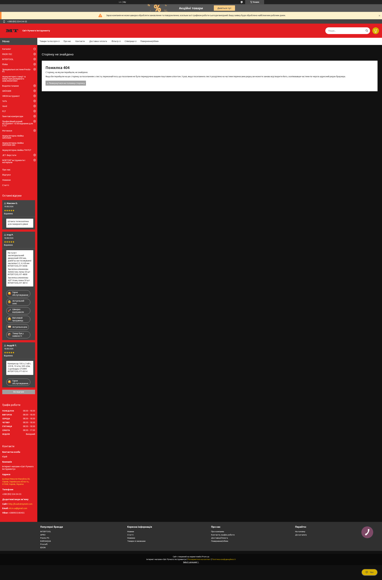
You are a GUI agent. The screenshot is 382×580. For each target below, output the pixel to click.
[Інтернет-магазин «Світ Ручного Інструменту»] (12, 30)
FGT (4, 111)
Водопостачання (10, 86)
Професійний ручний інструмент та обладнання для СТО (17, 123)
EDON (43, 547)
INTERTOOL (7, 59)
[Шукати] (366, 30)
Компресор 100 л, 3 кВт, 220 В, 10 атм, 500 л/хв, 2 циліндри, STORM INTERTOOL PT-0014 (19, 367)
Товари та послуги (49, 41)
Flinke (5, 64)
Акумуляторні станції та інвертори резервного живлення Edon (14, 78)
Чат (372, 572)
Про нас (67, 41)
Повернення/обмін (149, 41)
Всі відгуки (18, 392)
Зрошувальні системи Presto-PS (16, 70)
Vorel (4, 106)
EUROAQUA (45, 541)
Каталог (6, 49)
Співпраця (129, 41)
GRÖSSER (6, 91)
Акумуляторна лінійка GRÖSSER (13, 137)
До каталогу (301, 535)
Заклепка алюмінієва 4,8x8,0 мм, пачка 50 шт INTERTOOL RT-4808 (19, 272)
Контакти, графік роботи (223, 535)
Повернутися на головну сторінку (67, 83)
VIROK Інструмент (11, 96)
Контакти (80, 41)
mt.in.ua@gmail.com (18, 508)
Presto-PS (44, 538)
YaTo (4, 101)
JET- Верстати (9, 155)
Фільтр (115, 41)
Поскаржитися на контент (199, 559)
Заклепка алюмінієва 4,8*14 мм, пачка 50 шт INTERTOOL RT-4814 (19, 280)
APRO (43, 535)
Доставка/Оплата (219, 538)
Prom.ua (205, 557)
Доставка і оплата (98, 41)
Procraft (44, 544)
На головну (300, 531)
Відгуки (6, 174)
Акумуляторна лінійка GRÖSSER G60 (13, 144)
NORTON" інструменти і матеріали (13, 161)
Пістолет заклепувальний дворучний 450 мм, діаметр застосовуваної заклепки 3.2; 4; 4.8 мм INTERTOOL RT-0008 (19, 259)
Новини (6, 180)
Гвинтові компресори (12, 116)
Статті (5, 185)
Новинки (131, 538)
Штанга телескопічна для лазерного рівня (18, 222)
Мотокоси (7, 131)
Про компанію (217, 531)
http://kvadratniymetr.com (20, 504)
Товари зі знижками (136, 541)
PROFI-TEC (7, 54)
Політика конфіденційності (224, 559)
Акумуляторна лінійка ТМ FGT (16, 150)
